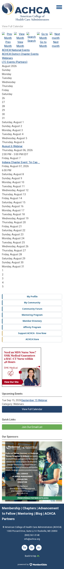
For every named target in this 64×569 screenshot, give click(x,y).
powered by (23, 564)
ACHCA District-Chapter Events (20, 54)
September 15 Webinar (34, 400)
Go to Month (43, 44)
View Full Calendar (32, 409)
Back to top (30, 556)
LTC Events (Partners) (14, 62)
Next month (56, 44)
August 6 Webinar (12, 146)
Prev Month (8, 44)
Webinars (7, 58)
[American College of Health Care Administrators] (26, 19)
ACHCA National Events (16, 50)
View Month (20, 44)
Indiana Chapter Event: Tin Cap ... (21, 162)
